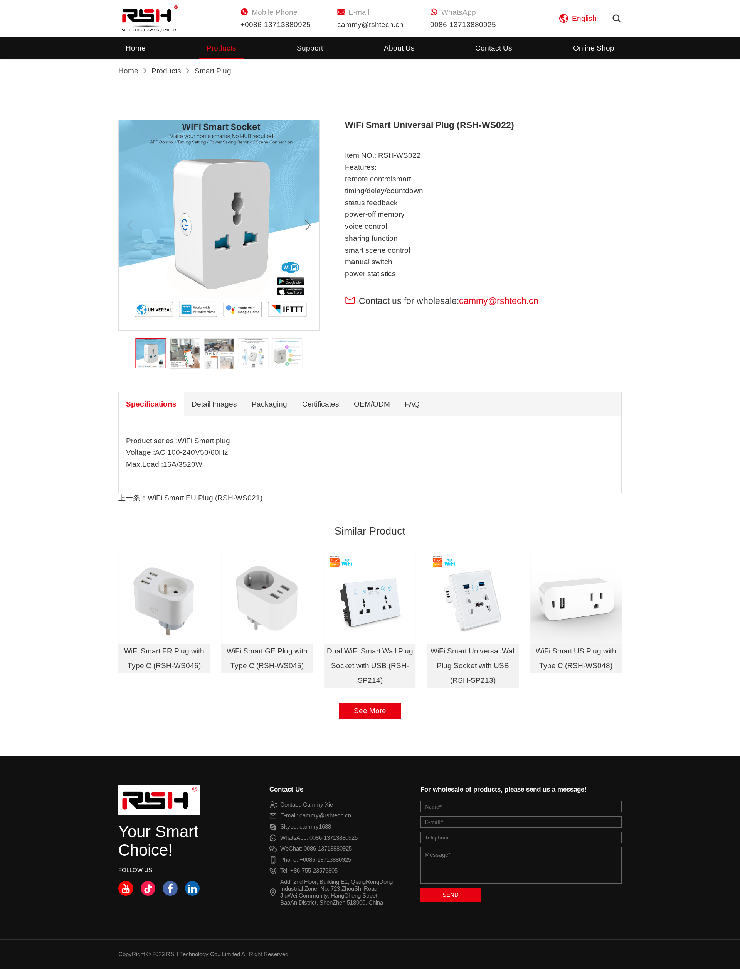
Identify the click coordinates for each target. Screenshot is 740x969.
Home (136, 48)
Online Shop (593, 48)
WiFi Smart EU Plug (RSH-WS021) (205, 498)
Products (221, 48)
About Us (399, 48)
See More (370, 711)
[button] (308, 225)
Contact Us (493, 48)
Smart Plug (213, 71)
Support (310, 48)
